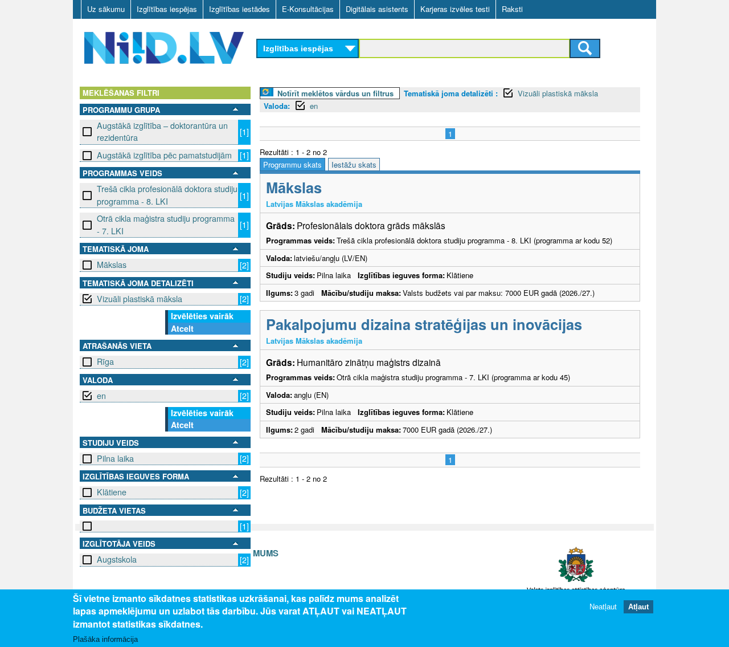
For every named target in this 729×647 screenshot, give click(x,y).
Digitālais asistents (377, 8)
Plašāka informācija (105, 639)
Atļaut (638, 607)
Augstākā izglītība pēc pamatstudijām (164, 155)
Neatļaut (603, 607)
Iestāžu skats (353, 164)
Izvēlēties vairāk (202, 316)
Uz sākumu (106, 8)
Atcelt (182, 328)
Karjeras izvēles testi (455, 8)
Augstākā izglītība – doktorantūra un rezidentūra (162, 131)
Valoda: (277, 105)
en (101, 395)
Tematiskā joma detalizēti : (451, 93)
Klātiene (111, 492)
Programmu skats (292, 164)
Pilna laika (115, 458)
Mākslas (111, 264)
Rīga (105, 361)
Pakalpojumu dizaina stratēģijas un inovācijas (424, 324)
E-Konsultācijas (308, 8)
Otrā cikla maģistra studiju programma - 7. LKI (166, 224)
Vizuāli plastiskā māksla (139, 298)
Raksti (512, 8)
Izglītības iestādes (239, 8)
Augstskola (117, 559)
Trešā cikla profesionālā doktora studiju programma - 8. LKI (167, 194)
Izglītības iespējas (167, 8)
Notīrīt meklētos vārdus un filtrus (335, 93)
